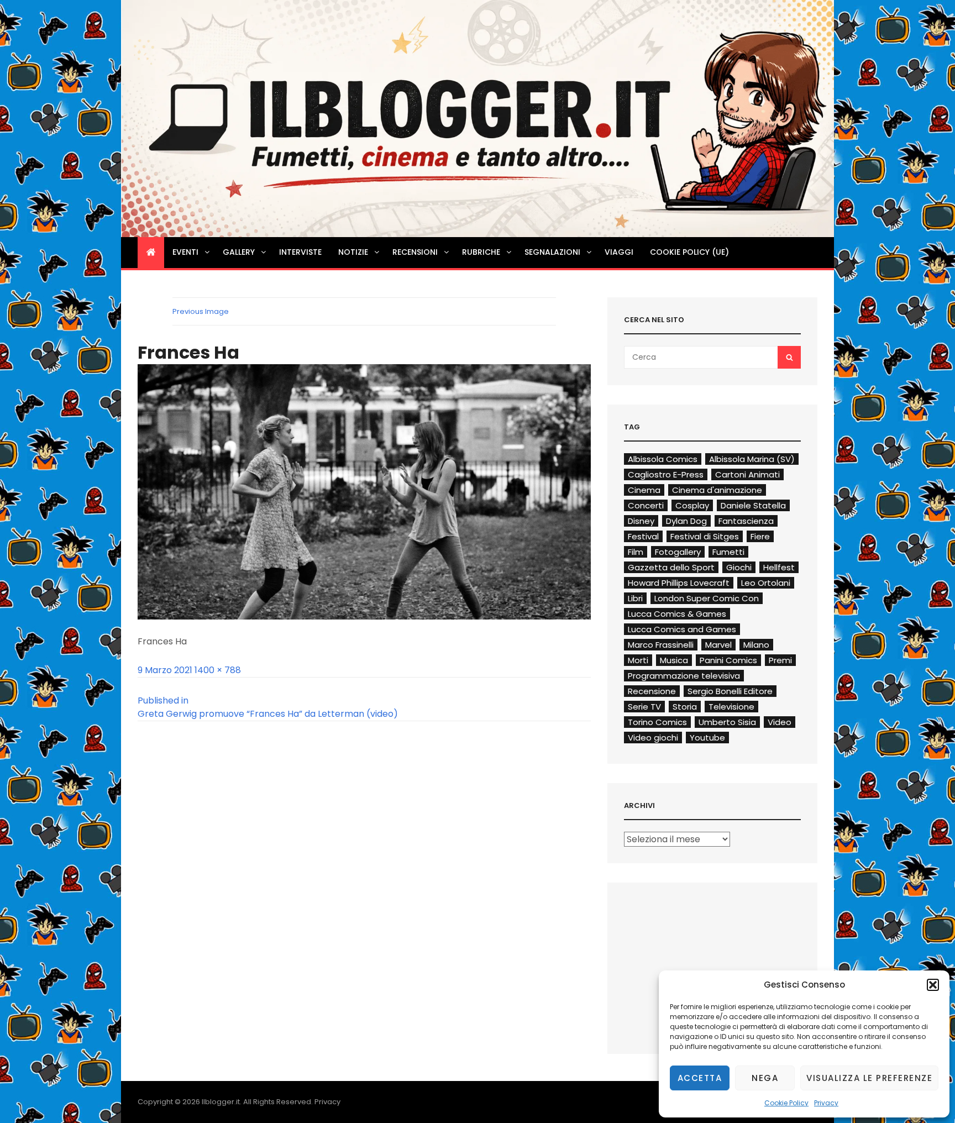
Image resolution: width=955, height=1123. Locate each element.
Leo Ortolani (765, 583)
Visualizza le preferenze (869, 1078)
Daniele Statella (753, 505)
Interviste (300, 252)
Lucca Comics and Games (682, 629)
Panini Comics (728, 660)
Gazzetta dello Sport (671, 567)
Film (635, 552)
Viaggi (619, 252)
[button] (932, 984)
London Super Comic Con (706, 598)
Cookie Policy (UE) (689, 252)
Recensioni (415, 252)
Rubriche (481, 252)
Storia (685, 706)
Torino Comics (657, 722)
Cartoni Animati (747, 474)
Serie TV (644, 706)
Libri (635, 598)
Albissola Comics (662, 459)
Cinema (644, 490)
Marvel (718, 644)
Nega (765, 1078)
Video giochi (653, 737)
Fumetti (728, 552)
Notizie (353, 252)
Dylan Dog (686, 521)
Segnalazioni (552, 252)
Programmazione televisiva (684, 675)
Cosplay (692, 505)
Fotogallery (678, 552)
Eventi (185, 252)
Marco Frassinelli (661, 644)
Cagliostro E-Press (666, 474)
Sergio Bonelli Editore (730, 691)
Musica (674, 660)
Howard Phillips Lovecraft (679, 583)
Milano (756, 644)
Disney (641, 521)
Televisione (731, 706)
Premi (780, 660)
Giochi (739, 567)
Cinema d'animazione (717, 490)
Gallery (239, 252)
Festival (643, 536)
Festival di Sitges (704, 536)
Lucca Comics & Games (677, 614)
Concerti (646, 505)
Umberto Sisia (727, 722)
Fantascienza (746, 521)
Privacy (826, 1103)
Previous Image (200, 311)
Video (779, 722)
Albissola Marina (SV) (752, 459)
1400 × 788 (218, 670)
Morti (638, 660)
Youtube (707, 737)
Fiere (760, 536)
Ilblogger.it (221, 1101)
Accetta (700, 1078)
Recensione (652, 691)
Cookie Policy (786, 1103)
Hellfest (779, 567)
